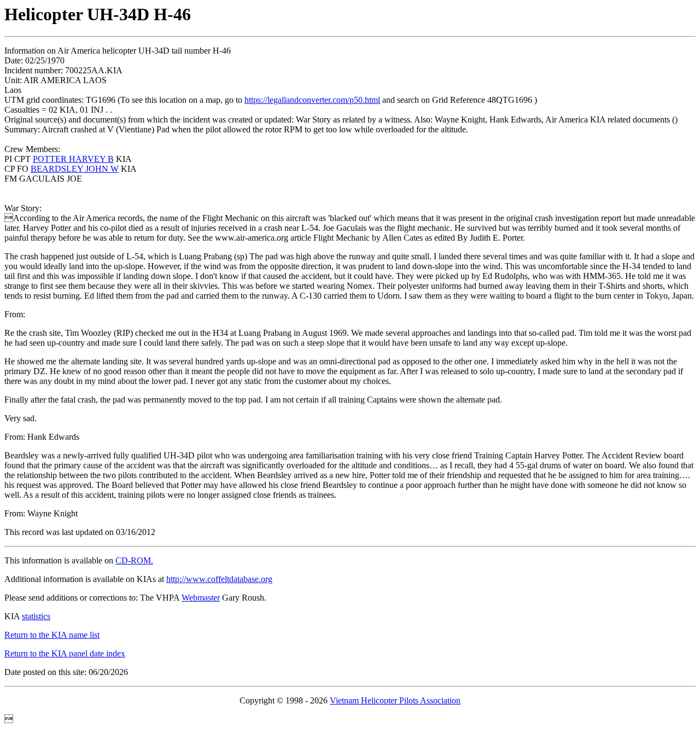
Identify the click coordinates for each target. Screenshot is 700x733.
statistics (36, 616)
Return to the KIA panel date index (64, 653)
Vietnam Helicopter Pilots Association (395, 700)
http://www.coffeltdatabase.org (219, 579)
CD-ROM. (134, 560)
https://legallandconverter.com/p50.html (312, 99)
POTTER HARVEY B (73, 159)
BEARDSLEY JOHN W (75, 168)
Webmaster (201, 597)
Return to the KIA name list (52, 634)
